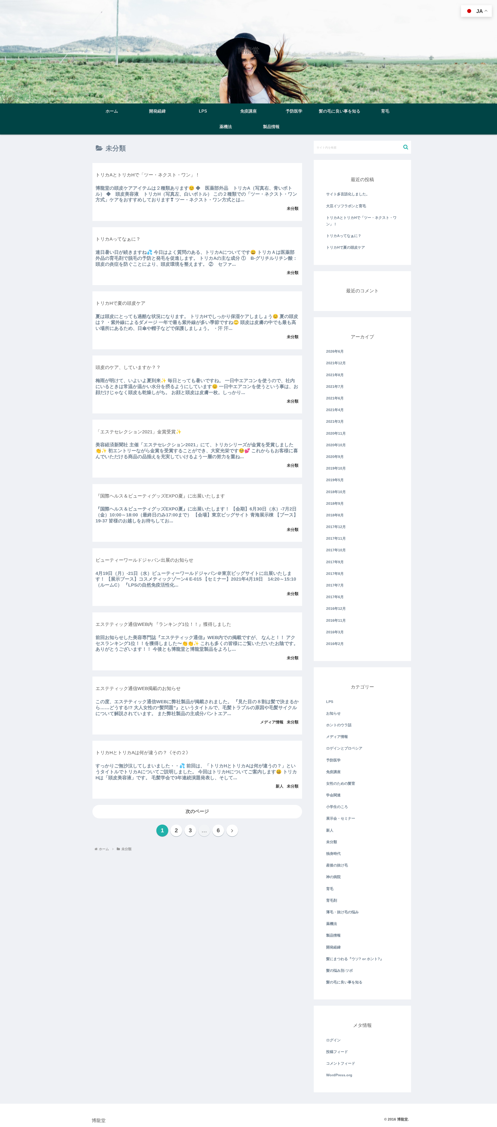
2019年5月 (335, 480)
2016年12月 (336, 608)
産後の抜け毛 (337, 865)
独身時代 (333, 853)
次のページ (197, 811)
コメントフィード (340, 1063)
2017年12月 (336, 527)
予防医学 (333, 760)
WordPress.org (339, 1075)
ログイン (333, 1040)
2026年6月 (335, 351)
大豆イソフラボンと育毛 (346, 206)
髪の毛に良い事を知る (344, 982)
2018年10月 (336, 492)
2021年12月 (336, 363)
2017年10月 (336, 550)
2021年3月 (335, 421)
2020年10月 (336, 445)
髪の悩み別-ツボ (339, 970)
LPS (329, 702)
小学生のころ (337, 807)
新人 (329, 830)
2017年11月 (336, 538)
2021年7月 (335, 386)
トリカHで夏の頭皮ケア (345, 247)
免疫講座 (333, 772)
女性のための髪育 (340, 783)
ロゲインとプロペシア (344, 748)
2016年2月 (335, 644)
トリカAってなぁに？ (343, 236)
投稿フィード (337, 1052)
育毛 (329, 889)
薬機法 (331, 924)
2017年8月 (335, 574)
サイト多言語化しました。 (348, 194)
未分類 (331, 842)
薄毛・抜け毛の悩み (342, 912)
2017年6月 (335, 597)
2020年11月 (336, 433)
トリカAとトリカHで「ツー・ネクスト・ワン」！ (361, 221)
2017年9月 (335, 562)
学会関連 (333, 795)
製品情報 (333, 935)
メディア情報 (337, 737)
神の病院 (333, 877)
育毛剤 (331, 900)
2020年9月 (335, 457)
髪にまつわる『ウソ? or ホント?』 (355, 959)
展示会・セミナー (340, 818)
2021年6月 (335, 398)
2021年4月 (335, 410)
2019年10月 (336, 468)
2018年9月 (335, 503)
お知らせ (333, 713)
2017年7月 (335, 585)
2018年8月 (335, 515)
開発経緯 (333, 947)
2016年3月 (335, 632)
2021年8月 (335, 375)
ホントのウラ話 (339, 725)
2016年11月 (336, 620)
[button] (405, 147)
